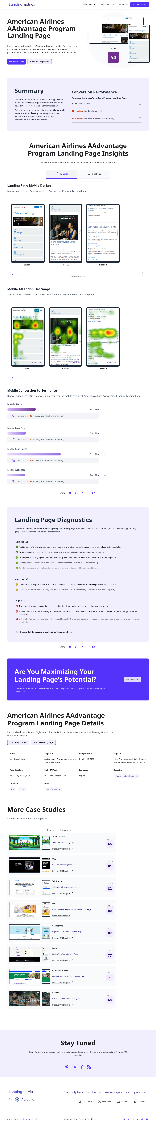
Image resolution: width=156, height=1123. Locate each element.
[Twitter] (70, 492)
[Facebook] (87, 492)
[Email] (93, 492)
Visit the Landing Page (43, 742)
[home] (21, 4)
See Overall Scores (16, 62)
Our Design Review (18, 742)
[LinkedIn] (81, 492)
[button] (88, 4)
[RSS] (89, 1067)
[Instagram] (142, 1119)
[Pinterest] (75, 492)
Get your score (139, 4)
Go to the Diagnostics (39, 61)
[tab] (61, 174)
